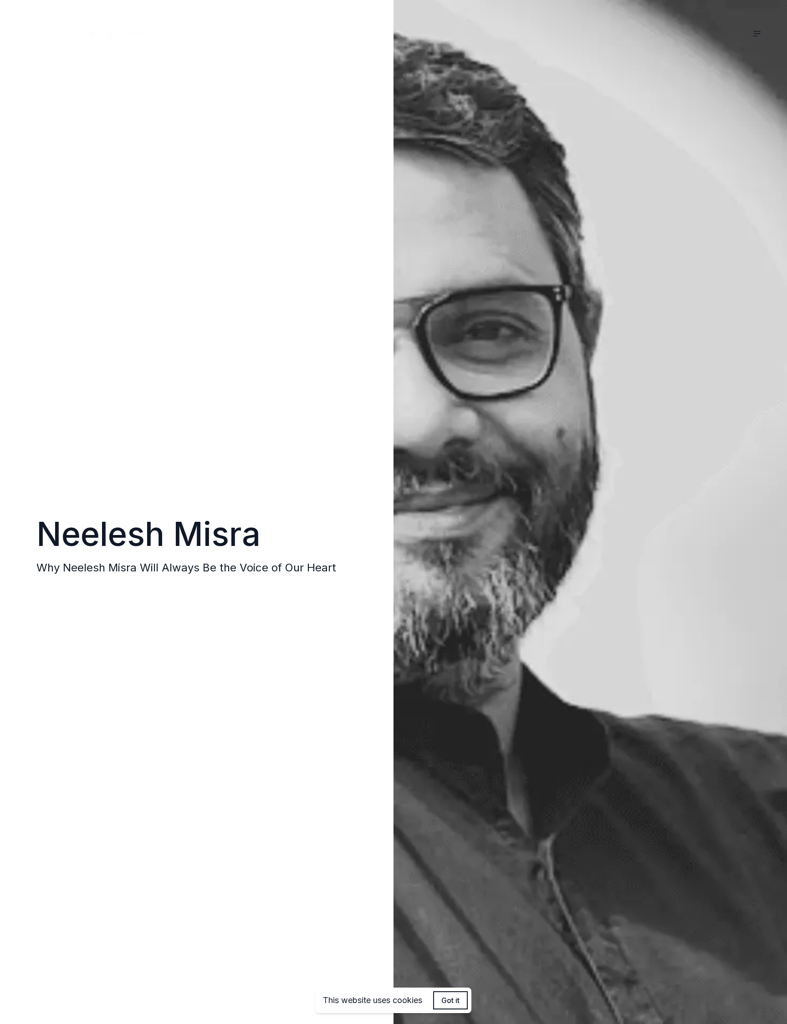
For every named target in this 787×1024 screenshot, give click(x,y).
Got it (450, 1000)
